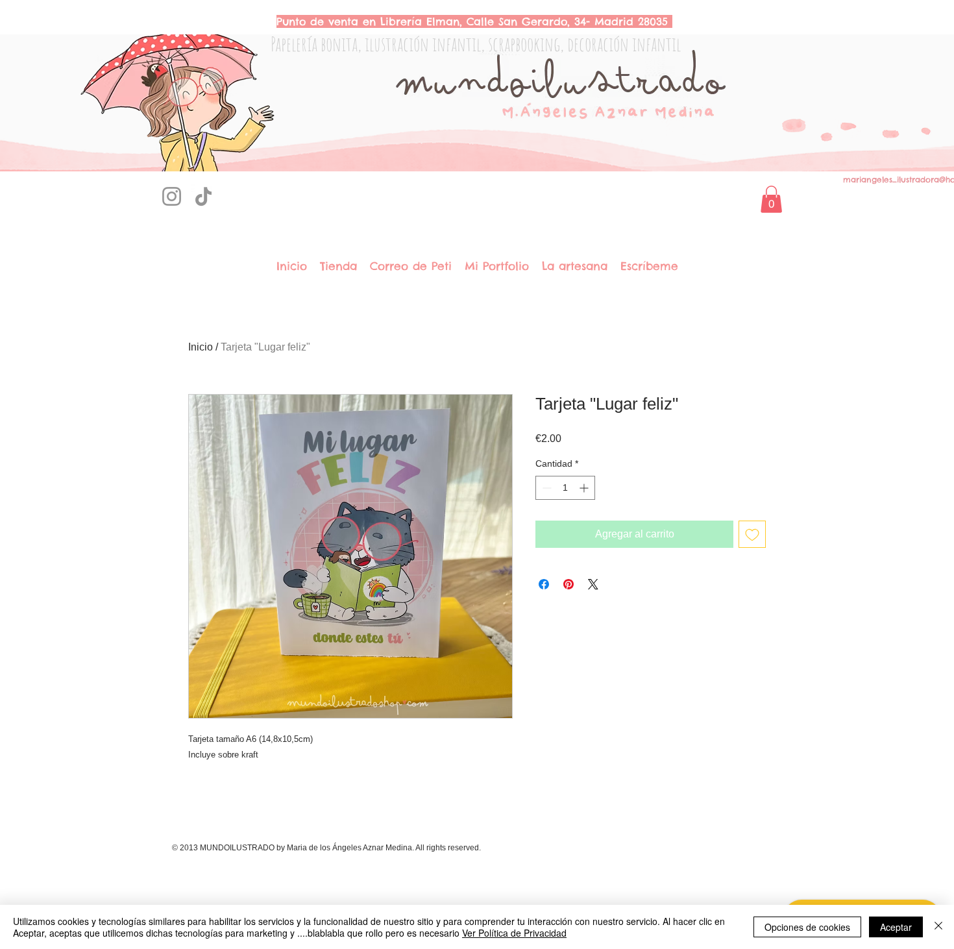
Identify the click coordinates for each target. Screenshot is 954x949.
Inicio (200, 346)
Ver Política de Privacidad (514, 932)
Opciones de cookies (807, 926)
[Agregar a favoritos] (752, 534)
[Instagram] (171, 196)
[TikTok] (203, 196)
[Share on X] (593, 584)
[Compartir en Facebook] (544, 584)
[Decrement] (545, 487)
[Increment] (585, 487)
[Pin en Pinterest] (568, 584)
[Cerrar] (938, 927)
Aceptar (896, 926)
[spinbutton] (565, 487)
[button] (771, 199)
